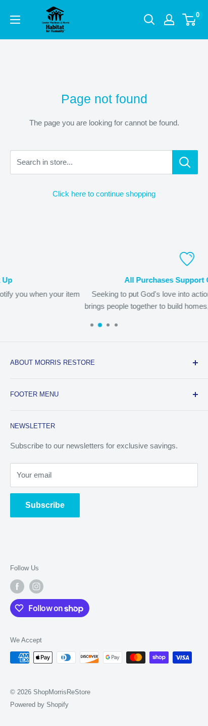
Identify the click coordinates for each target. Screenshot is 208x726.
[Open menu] (15, 20)
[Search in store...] (185, 162)
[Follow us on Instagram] (36, 586)
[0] (189, 20)
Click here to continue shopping (104, 193)
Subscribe (45, 505)
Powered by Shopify (39, 704)
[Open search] (149, 19)
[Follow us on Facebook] (17, 586)
